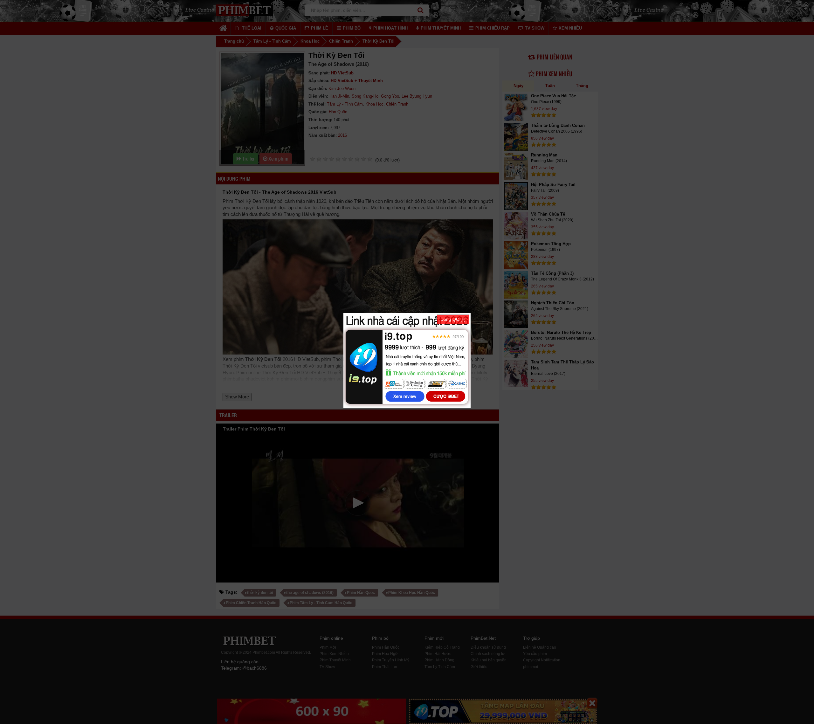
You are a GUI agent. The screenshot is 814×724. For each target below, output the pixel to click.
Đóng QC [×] (453, 319)
